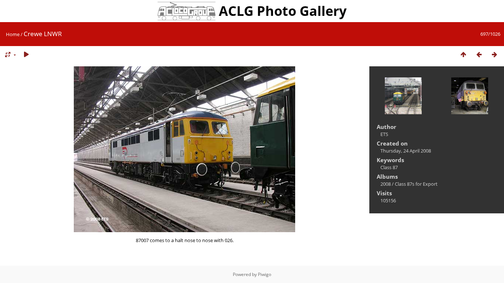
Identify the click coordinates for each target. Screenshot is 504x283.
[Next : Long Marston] (494, 55)
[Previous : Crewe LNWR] (479, 55)
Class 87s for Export (416, 184)
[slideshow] (26, 55)
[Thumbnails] (463, 55)
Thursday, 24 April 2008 (405, 150)
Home (13, 34)
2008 (385, 184)
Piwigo (264, 274)
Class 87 (389, 167)
